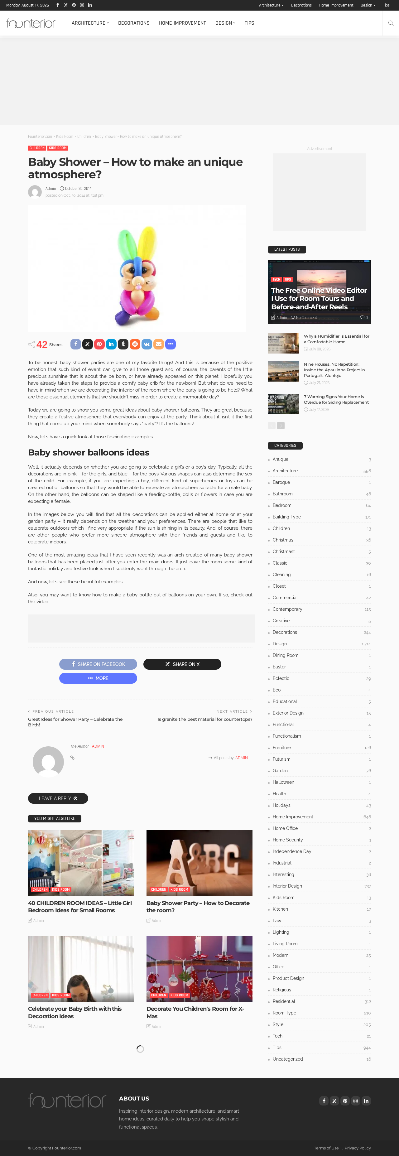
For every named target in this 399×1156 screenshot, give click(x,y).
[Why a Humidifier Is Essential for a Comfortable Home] (283, 343)
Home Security (322, 839)
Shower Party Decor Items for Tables (196, 1114)
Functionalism (322, 736)
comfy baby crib (140, 383)
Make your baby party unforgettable (195, 1144)
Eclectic (322, 678)
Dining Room (322, 655)
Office (322, 966)
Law (322, 920)
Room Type (322, 1012)
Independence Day (322, 851)
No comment (306, 317)
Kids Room (58, 148)
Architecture (270, 5)
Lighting (322, 932)
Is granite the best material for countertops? (205, 719)
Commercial (322, 597)
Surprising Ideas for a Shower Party (75, 1114)
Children (37, 148)
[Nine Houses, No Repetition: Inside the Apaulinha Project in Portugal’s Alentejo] (283, 371)
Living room (322, 943)
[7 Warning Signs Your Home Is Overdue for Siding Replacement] (283, 404)
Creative (322, 620)
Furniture (322, 747)
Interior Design (322, 886)
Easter (322, 666)
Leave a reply (55, 798)
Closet (322, 586)
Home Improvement (336, 5)
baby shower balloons (175, 410)
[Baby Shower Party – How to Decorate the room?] (199, 863)
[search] (391, 23)
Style (322, 1024)
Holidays (322, 805)
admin (51, 188)
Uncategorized (322, 1059)
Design (366, 5)
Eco (322, 689)
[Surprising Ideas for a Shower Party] (81, 1075)
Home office (322, 828)
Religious (322, 989)
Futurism (322, 759)
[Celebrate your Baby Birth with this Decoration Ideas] (81, 969)
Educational (322, 701)
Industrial (322, 862)
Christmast (322, 551)
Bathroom (322, 493)
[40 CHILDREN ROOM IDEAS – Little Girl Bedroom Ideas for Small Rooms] (81, 863)
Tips (386, 5)
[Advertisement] (187, 81)
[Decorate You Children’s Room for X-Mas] (199, 969)
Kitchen (322, 909)
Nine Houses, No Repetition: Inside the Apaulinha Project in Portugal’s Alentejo (334, 370)
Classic (322, 563)
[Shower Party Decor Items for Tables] (199, 1075)
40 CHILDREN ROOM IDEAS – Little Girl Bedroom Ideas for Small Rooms (80, 907)
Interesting (322, 874)
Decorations (301, 5)
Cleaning (322, 574)
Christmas (322, 539)
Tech (276, 279)
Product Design (322, 978)
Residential (322, 1001)
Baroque (322, 482)
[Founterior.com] (31, 23)
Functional (322, 724)
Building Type (322, 516)
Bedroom (322, 505)
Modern (322, 955)
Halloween (322, 782)
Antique (322, 459)
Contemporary (322, 609)
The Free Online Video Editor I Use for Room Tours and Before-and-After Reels (319, 298)
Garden (322, 770)
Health (322, 793)
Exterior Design (322, 712)
